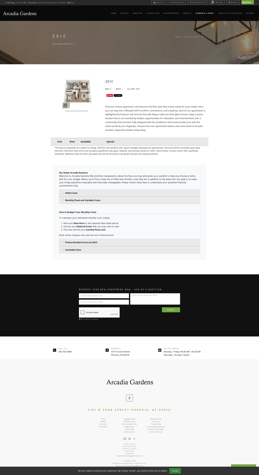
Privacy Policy (156, 424)
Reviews (250, 13)
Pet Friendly (129, 429)
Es (158, 2)
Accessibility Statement (156, 427)
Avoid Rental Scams (176, 2)
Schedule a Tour (129, 421)
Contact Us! (130, 453)
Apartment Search (199, 2)
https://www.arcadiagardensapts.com (129, 456)
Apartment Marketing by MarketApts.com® (129, 466)
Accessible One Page (156, 429)
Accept (175, 470)
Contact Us (156, 421)
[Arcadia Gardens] (129, 381)
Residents (234, 2)
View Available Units (129, 424)
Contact (187, 13)
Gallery (125, 13)
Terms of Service (155, 432)
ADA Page (219, 2)
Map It (72, 2)
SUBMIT (171, 310)
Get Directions (129, 432)
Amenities (138, 13)
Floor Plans (153, 13)
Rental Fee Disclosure (230, 13)
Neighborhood (171, 13)
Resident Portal (155, 419)
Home (114, 13)
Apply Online (129, 427)
